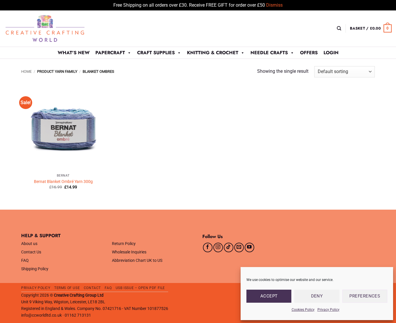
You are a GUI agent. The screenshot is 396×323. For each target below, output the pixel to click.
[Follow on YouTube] (249, 247)
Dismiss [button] (274, 5)
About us (29, 243)
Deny (317, 296)
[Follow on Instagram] (218, 247)
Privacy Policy (328, 310)
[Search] (339, 28)
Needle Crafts (269, 52)
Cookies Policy (303, 310)
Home (26, 71)
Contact (92, 288)
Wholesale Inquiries (129, 252)
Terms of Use (67, 288)
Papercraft (110, 52)
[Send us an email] (239, 247)
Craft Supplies (156, 52)
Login (331, 52)
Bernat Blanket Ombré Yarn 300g (63, 181)
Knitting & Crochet (212, 52)
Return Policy (124, 243)
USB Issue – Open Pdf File (140, 288)
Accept (269, 296)
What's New (74, 52)
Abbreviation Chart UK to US (137, 260)
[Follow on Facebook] (207, 247)
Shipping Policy (34, 268)
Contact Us (31, 252)
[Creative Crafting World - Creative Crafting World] (55, 28)
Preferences (364, 296)
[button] (371, 28)
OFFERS (309, 52)
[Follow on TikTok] (228, 247)
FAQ (25, 260)
